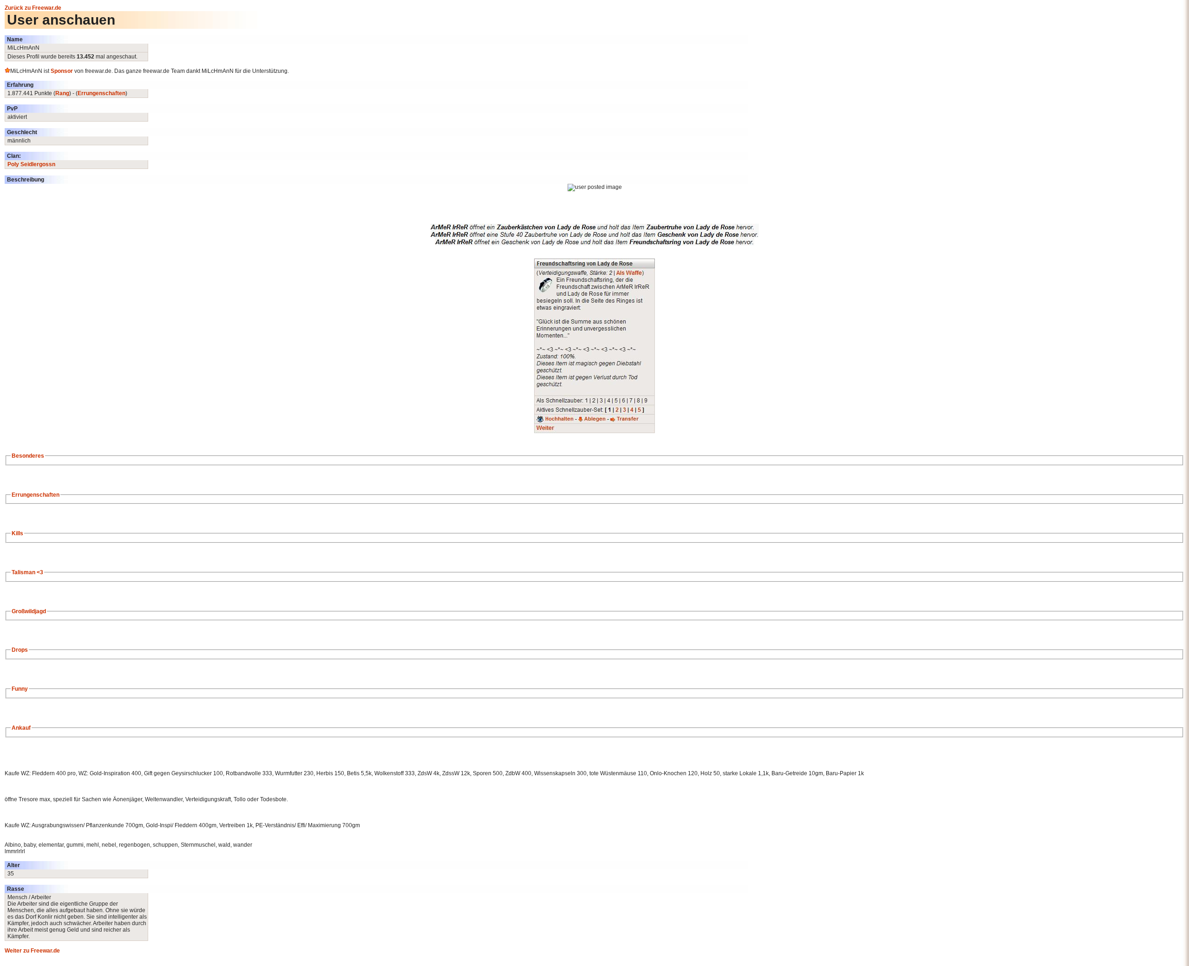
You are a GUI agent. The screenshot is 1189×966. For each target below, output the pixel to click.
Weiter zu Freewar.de (32, 950)
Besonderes (28, 456)
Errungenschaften (101, 93)
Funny (20, 689)
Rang (62, 93)
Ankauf (21, 728)
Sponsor (62, 71)
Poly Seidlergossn (31, 164)
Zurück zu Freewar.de (33, 8)
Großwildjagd (29, 611)
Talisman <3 (27, 572)
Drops (20, 650)
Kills (17, 533)
